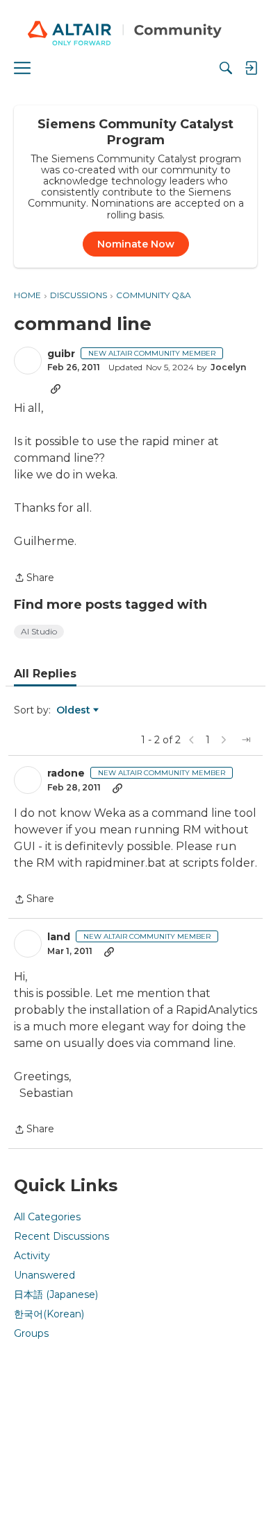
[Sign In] (250, 68)
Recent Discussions (61, 1236)
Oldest (74, 711)
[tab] (45, 674)
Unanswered (44, 1275)
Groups (31, 1333)
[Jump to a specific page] (246, 740)
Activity (32, 1255)
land (58, 937)
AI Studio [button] (39, 631)
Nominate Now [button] (135, 244)
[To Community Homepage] (135, 35)
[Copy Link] (55, 388)
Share (34, 578)
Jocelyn (228, 367)
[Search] (225, 68)
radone (66, 773)
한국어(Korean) (49, 1314)
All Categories (47, 1217)
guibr (61, 354)
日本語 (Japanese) (56, 1294)
